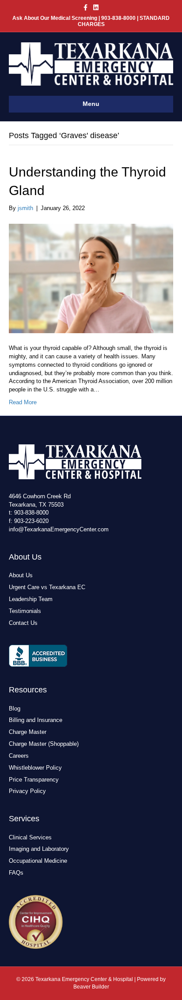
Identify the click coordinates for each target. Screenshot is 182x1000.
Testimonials (25, 611)
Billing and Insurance (35, 720)
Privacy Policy (27, 791)
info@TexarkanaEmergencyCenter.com (59, 529)
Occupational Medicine (38, 860)
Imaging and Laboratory (39, 849)
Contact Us (23, 623)
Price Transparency (34, 779)
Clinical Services (30, 837)
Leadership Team (31, 599)
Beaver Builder (91, 987)
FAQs (16, 872)
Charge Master (27, 732)
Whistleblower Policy (35, 767)
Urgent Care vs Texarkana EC (47, 587)
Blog (14, 708)
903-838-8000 (31, 512)
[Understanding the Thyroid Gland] (91, 277)
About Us (21, 575)
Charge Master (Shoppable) (44, 744)
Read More (23, 402)
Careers (19, 755)
